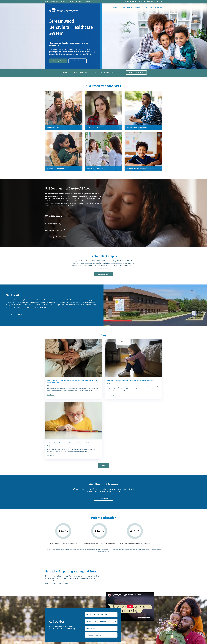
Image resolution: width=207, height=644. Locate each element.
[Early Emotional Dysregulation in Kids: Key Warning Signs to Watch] (133, 358)
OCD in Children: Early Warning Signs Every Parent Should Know (69, 443)
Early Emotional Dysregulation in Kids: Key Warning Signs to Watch (130, 381)
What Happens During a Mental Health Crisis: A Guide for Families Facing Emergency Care (72, 381)
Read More (50, 395)
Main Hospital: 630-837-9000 (135, 2)
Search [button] (88, 2)
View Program (64, 108)
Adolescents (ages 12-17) (55, 230)
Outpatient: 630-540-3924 (154, 2)
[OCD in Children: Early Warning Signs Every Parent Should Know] (73, 420)
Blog (48, 385)
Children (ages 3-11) (53, 224)
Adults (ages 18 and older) (55, 237)
